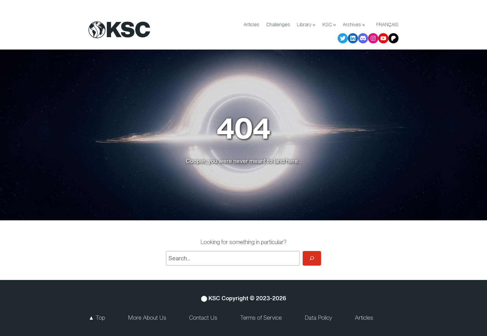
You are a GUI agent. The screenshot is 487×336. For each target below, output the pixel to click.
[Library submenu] (314, 24)
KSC (128, 29)
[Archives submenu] (363, 24)
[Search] (312, 258)
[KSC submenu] (334, 24)
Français (387, 24)
